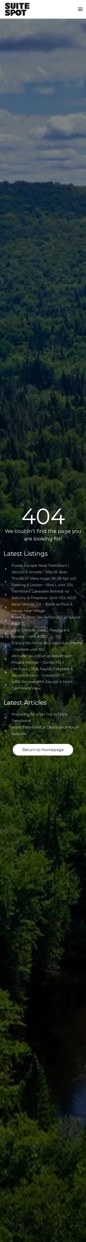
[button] (80, 9)
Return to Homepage (43, 749)
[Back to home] (17, 9)
